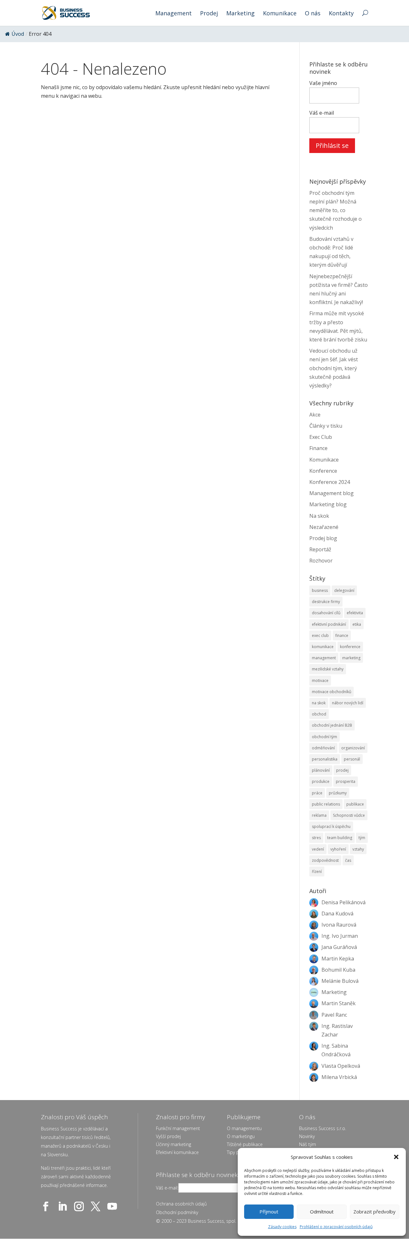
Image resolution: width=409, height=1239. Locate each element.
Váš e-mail (321, 112)
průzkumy (338, 793)
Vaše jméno (323, 83)
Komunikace (280, 14)
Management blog (331, 493)
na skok (319, 703)
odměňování (323, 748)
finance (341, 635)
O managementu (244, 1128)
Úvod (18, 33)
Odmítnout (322, 1211)
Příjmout (268, 1211)
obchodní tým (324, 736)
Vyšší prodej (168, 1136)
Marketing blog (328, 504)
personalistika (324, 759)
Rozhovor (321, 560)
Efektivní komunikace (177, 1152)
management (324, 658)
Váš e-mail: (167, 1188)
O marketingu (241, 1136)
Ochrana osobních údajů (181, 1204)
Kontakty (341, 14)
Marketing (240, 14)
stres (316, 837)
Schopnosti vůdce (349, 815)
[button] (396, 1157)
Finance (318, 448)
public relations (326, 804)
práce (317, 793)
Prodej (209, 14)
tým (362, 837)
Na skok (319, 515)
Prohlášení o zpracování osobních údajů (336, 1226)
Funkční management (178, 1128)
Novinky (307, 1136)
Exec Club (320, 436)
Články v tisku (325, 425)
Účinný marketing (173, 1144)
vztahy (358, 849)
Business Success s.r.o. (322, 1128)
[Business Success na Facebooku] (47, 1206)
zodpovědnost (325, 860)
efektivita (355, 613)
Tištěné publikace (245, 1144)
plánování (321, 770)
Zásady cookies (282, 1226)
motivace (320, 680)
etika (356, 624)
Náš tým (307, 1144)
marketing (351, 658)
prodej (342, 770)
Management (173, 14)
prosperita (345, 781)
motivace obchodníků (331, 691)
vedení (318, 849)
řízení (317, 871)
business (320, 590)
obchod (319, 714)
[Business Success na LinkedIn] (64, 1206)
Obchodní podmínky (177, 1212)
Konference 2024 (329, 482)
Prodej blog (323, 538)
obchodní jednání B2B (332, 725)
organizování (353, 748)
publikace (355, 804)
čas (348, 860)
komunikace (323, 646)
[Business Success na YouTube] (113, 1206)
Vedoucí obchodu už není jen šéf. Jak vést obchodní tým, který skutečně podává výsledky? (333, 368)
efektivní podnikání (329, 624)
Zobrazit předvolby (374, 1211)
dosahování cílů (326, 613)
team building (339, 837)
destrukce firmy (326, 601)
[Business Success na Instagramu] (80, 1206)
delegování (344, 590)
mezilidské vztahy (327, 669)
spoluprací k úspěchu (331, 826)
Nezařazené (323, 527)
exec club (320, 635)
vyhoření (338, 849)
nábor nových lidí (347, 703)
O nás (312, 14)
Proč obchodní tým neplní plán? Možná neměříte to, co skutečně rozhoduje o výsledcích (335, 210)
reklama (319, 815)
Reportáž (320, 549)
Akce (314, 414)
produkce (320, 781)
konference (350, 646)
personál (352, 759)
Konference (323, 470)
